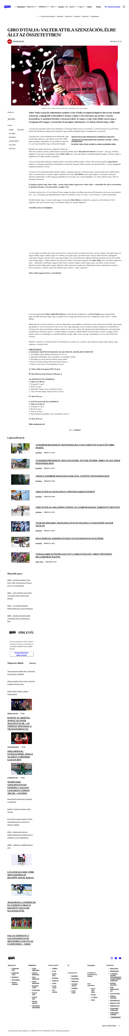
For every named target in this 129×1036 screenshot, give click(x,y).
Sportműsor (60, 16)
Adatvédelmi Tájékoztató (114, 1009)
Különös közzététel (113, 997)
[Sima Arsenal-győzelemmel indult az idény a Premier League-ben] (21, 743)
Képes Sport (68, 16)
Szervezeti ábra (115, 993)
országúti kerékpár (14, 141)
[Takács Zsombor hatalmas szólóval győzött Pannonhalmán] (20, 484)
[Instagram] (112, 958)
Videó (93, 1000)
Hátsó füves (85, 16)
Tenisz (54, 983)
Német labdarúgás (35, 982)
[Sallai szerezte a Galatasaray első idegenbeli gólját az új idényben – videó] (21, 928)
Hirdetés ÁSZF (115, 1003)
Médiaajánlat (114, 971)
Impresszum (114, 968)
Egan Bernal (20, 129)
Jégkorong (74, 981)
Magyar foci (12, 965)
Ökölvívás (55, 980)
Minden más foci (12, 713)
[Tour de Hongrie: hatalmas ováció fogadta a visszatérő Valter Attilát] (20, 531)
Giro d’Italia (12, 144)
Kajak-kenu (54, 974)
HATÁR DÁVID (18, 41)
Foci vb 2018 (34, 993)
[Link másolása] (9, 115)
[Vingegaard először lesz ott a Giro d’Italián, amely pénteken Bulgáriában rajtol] (20, 562)
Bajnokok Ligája (35, 986)
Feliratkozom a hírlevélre (22, 654)
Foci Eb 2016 (34, 998)
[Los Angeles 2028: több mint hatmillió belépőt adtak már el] (21, 865)
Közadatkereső (115, 1000)
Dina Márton (12, 137)
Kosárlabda (75, 978)
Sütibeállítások (115, 1017)
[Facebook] (116, 958)
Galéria (89, 7)
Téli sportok (54, 991)
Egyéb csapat (73, 991)
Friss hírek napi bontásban (48, 16)
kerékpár (11, 129)
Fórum (93, 994)
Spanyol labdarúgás (35, 973)
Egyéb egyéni (54, 986)
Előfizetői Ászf (114, 1006)
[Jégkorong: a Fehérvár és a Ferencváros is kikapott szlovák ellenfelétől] (21, 895)
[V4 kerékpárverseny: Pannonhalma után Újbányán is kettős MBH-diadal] (20, 453)
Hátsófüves (15, 977)
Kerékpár (39, 452)
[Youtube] (120, 958)
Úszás (54, 971)
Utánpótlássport (95, 16)
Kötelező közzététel (113, 984)
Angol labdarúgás (13, 747)
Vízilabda (74, 988)
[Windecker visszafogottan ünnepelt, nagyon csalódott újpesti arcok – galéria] (21, 774)
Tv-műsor (94, 997)
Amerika (61, 7)
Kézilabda (74, 976)
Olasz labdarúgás (35, 978)
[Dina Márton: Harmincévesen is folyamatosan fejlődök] (20, 546)
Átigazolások (16, 980)
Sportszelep (91, 965)
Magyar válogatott (15, 983)
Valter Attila (12, 148)
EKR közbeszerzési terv (114, 989)
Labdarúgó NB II (15, 973)
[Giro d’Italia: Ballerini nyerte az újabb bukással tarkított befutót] (20, 515)
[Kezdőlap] (7, 6)
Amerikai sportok (74, 984)
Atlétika (54, 968)
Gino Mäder (12, 133)
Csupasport (77, 16)
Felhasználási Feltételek (114, 1013)
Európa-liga (36, 990)
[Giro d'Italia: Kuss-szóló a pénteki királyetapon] (20, 500)
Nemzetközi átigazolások (36, 1006)
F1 (66, 7)
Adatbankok (21, 7)
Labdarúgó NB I (12, 777)
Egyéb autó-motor (93, 990)
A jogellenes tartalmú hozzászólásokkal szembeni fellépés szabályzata (115, 977)
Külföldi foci (32, 965)
